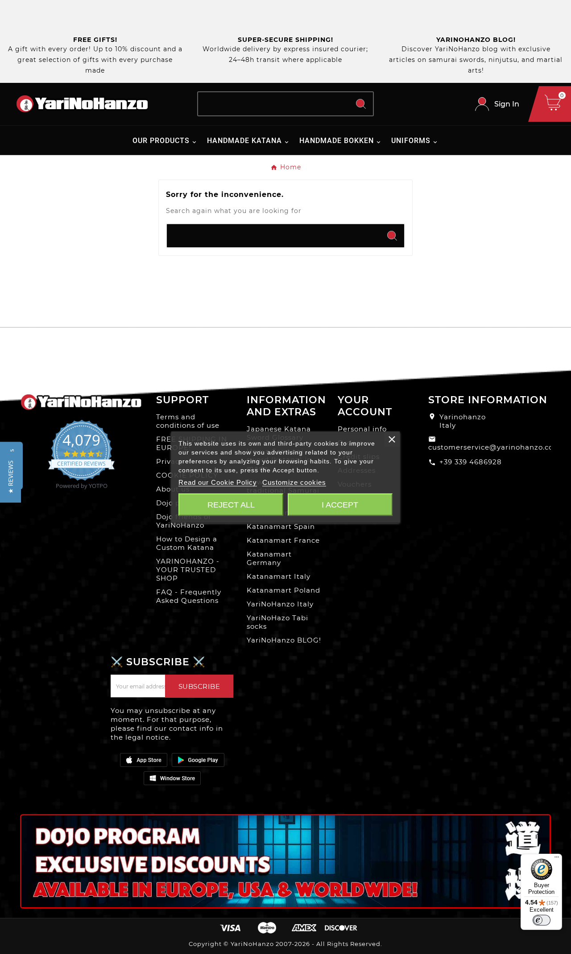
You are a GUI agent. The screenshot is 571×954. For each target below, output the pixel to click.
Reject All (231, 504)
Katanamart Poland (283, 590)
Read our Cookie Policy (217, 482)
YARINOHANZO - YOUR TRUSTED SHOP (187, 569)
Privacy (169, 461)
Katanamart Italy (278, 576)
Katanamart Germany (269, 558)
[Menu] (556, 859)
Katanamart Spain (281, 526)
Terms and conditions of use (187, 421)
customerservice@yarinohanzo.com (494, 447)
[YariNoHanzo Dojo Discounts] (285, 861)
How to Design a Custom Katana (186, 543)
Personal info (362, 429)
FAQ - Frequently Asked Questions (188, 596)
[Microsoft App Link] (172, 778)
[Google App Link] (198, 760)
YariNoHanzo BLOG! (284, 640)
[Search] (361, 104)
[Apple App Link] (143, 760)
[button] (10, 477)
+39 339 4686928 (470, 462)
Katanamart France (283, 540)
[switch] (541, 920)
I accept (340, 504)
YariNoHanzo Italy (280, 604)
